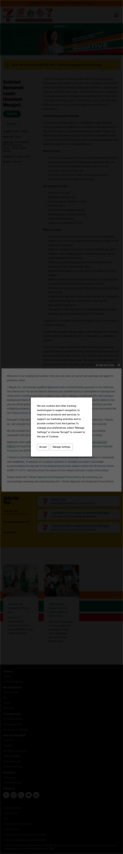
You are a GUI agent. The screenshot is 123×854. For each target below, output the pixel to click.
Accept (43, 446)
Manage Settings (61, 446)
